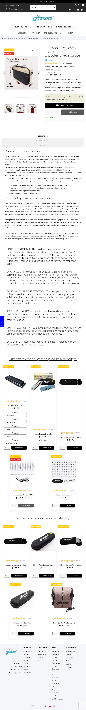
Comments (42, 145)
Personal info (70, 651)
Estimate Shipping (64, 105)
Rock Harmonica (57, 699)
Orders (68, 654)
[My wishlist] (70, 10)
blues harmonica (26, 188)
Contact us (40, 658)
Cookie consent (2, 321)
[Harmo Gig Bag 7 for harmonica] (74, 588)
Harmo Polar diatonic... (22, 623)
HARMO (53, 72)
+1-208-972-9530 (14, 5)
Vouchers (69, 664)
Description (43, 136)
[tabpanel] (21, 72)
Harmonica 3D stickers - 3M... (22, 495)
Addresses (69, 661)
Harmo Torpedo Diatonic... (43, 434)
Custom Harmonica (23, 27)
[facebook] (74, 10)
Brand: (47, 72)
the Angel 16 (64, 170)
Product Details (42, 140)
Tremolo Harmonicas (52, 33)
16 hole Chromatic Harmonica (55, 669)
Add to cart (73, 112)
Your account (72, 647)
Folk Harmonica (57, 687)
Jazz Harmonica (57, 696)
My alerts (69, 667)
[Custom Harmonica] (26, 371)
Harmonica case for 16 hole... (70, 437)
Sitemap (40, 661)
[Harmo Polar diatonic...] (33, 588)
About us (40, 651)
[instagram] (82, 10)
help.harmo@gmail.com (15, 9)
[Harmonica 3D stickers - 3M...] (33, 460)
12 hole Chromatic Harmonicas (56, 660)
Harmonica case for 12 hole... (70, 565)
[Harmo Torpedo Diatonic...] (53, 371)
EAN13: (47, 75)
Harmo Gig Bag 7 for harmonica (63, 623)
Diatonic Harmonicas (43, 27)
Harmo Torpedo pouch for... (43, 565)
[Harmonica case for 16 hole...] (81, 371)
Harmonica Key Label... (64, 495)
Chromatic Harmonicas (65, 27)
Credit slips (70, 658)
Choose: (15, 412)
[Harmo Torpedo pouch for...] (53, 530)
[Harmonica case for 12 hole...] (81, 530)
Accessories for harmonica (29, 33)
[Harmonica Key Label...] (74, 460)
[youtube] (78, 10)
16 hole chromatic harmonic (47, 170)
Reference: (49, 70)
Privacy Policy (42, 654)
